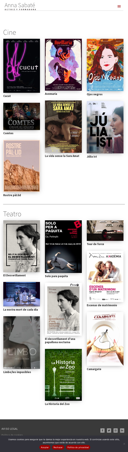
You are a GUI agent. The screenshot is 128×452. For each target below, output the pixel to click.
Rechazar (58, 447)
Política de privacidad (78, 447)
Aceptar (45, 447)
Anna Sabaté (20, 5)
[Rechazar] (124, 443)
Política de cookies (12, 434)
